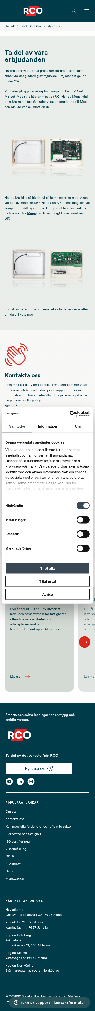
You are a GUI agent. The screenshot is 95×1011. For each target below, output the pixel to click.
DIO (7, 218)
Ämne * (11, 405)
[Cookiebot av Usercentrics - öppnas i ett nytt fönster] (69, 414)
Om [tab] (78, 426)
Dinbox (11, 871)
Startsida (10, 26)
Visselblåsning (16, 849)
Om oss (11, 811)
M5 (13, 107)
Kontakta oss (15, 819)
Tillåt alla (47, 568)
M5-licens (64, 203)
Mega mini (80, 96)
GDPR (10, 856)
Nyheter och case (30, 26)
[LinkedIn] (20, 781)
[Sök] (73, 11)
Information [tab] (47, 426)
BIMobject (13, 864)
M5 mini (18, 102)
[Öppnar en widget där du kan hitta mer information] (49, 1003)
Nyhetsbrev (34, 768)
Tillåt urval (47, 581)
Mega (84, 102)
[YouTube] (9, 781)
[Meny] (86, 11)
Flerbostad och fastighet (23, 834)
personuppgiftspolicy (25, 400)
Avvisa (47, 594)
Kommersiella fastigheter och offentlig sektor (39, 826)
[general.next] (84, 642)
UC (48, 107)
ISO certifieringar (18, 841)
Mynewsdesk (15, 879)
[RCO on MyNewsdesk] (31, 781)
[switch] (83, 520)
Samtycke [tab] (17, 426)
